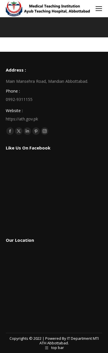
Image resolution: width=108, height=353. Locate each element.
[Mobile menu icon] (98, 8)
